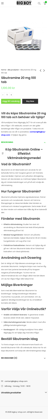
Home (3, 70)
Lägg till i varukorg (10, 101)
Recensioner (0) (9, 358)
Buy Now (30, 101)
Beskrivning (7, 142)
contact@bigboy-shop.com (16, 381)
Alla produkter (13, 70)
